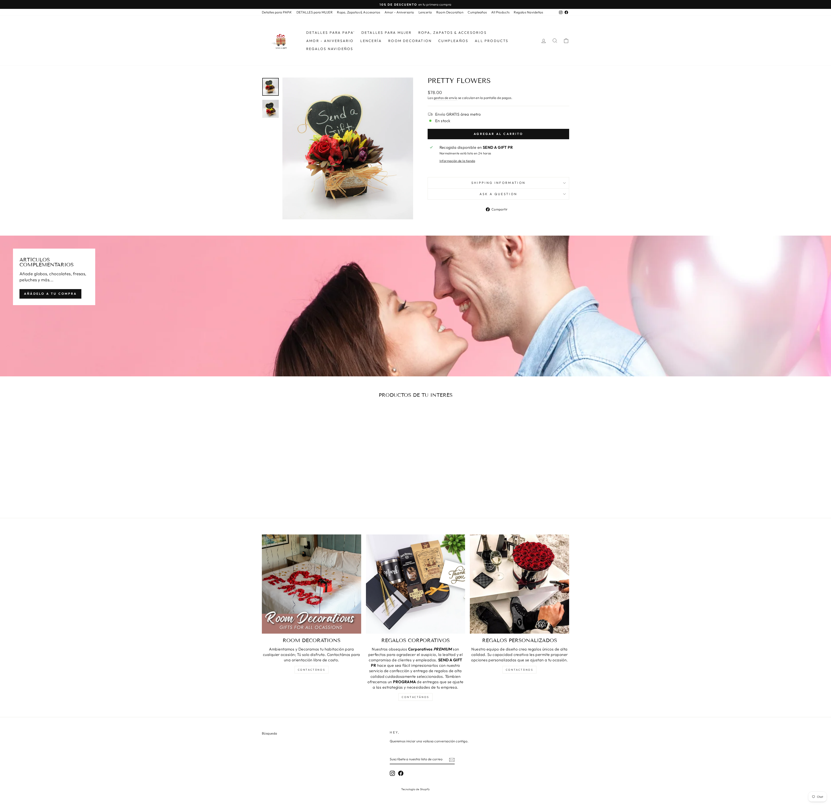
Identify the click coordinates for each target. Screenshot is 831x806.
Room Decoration (450, 12)
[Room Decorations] (311, 584)
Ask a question (498, 194)
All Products (500, 12)
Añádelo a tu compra (50, 294)
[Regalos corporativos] (415, 584)
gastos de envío (445, 98)
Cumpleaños (477, 12)
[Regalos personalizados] (519, 584)
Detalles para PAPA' (277, 12)
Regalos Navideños (528, 12)
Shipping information (498, 183)
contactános (311, 669)
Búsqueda (269, 733)
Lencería (425, 12)
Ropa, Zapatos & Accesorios (358, 12)
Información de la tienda (457, 161)
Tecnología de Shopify (415, 789)
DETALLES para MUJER (314, 12)
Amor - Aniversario (399, 12)
